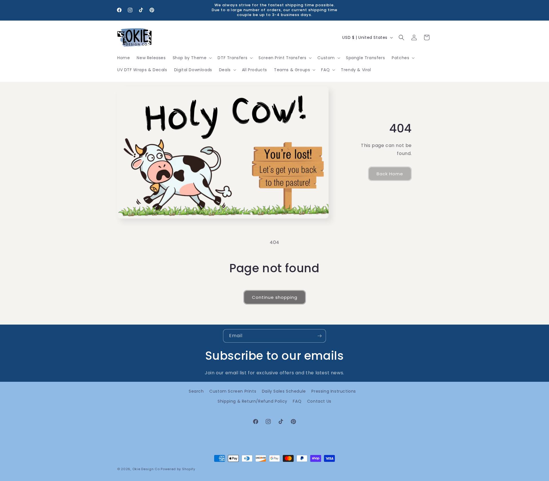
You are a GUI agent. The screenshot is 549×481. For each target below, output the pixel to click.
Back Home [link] (390, 174)
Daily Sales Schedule (284, 391)
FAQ (297, 401)
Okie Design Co (146, 469)
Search (196, 391)
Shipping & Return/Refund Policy (252, 401)
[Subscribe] (319, 336)
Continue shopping (274, 297)
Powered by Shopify (178, 469)
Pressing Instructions (333, 391)
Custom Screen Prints (232, 391)
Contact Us (319, 401)
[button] (191, 58)
